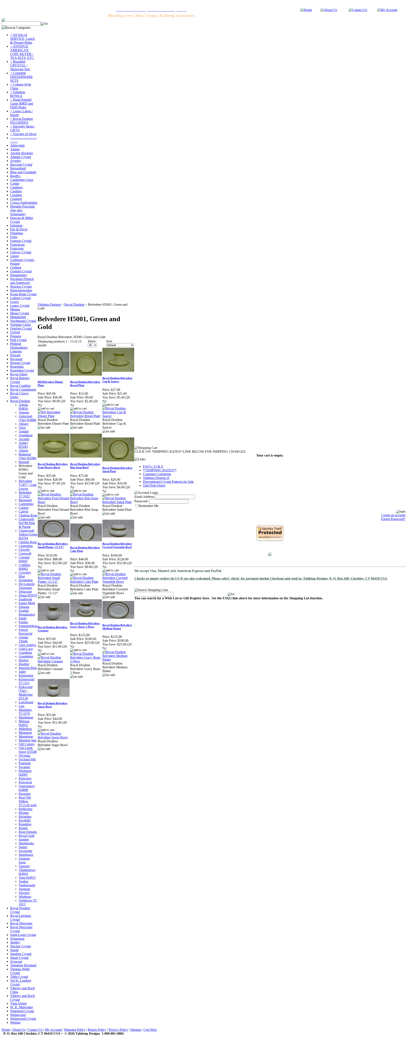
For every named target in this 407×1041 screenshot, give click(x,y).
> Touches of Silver (23, 134)
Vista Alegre (18, 1003)
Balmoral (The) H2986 (27, 456)
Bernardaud (18, 168)
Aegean (24, 412)
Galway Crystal (20, 252)
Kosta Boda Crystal (23, 294)
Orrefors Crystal (21, 328)
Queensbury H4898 (27, 788)
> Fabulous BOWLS (17, 94)
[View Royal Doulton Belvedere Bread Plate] (86, 416)
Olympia (24, 755)
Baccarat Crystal (21, 164)
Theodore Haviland (23, 965)
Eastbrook (25, 599)
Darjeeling (26, 580)
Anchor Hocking (21, 153)
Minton (15, 309)
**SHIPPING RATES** (160, 470)
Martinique (26, 717)
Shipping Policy (74, 1029)
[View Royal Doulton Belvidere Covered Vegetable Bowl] (118, 581)
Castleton (16, 187)
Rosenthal (17, 366)
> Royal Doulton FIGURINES (21, 120)
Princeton (25, 778)
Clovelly (24, 549)
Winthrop (25, 896)
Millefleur (25, 729)
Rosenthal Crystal (22, 370)
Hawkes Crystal (21, 286)
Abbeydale (17, 145)
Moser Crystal (19, 313)
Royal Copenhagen (23, 389)
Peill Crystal (18, 340)
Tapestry (24, 866)
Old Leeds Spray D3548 (28, 750)
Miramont (25, 732)
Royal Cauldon (20, 385)
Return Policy (97, 1029)
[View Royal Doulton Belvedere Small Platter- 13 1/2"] (54, 581)
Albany (24, 424)
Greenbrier (26, 656)
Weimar (15, 1022)
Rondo (23, 828)
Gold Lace (26, 649)
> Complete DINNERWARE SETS (21, 76)
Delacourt (25, 591)
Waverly (24, 893)
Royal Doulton (20, 401)
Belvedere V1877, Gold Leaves (27, 484)
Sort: (109, 341)
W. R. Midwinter (21, 1007)
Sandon (24, 839)
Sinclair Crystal (20, 946)
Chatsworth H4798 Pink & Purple (27, 523)
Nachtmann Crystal (23, 321)
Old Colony (27, 744)
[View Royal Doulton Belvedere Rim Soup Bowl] (86, 502)
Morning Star (27, 740)
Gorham (15, 267)
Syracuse (16, 961)
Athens (23, 450)
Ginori (14, 256)
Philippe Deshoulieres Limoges (19, 347)
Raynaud (16, 359)
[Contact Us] (358, 10)
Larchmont (26, 702)
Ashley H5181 (23, 444)
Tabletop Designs (49, 304)
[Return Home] (306, 10)
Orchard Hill (27, 759)
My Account (53, 1029)
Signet (23, 847)
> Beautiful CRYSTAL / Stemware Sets (20, 65)
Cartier (14, 183)
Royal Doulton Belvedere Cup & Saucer (117, 379)
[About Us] (329, 10)
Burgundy (25, 500)
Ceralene (16, 195)
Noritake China (20, 324)
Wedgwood (18, 1015)
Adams (15, 149)
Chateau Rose (28, 515)
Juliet (22, 671)
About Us (18, 1029)
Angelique (26, 435)
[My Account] (387, 10)
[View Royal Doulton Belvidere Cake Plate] (86, 581)
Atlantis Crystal (20, 157)
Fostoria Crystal (20, 241)
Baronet (24, 462)
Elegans (24, 607)
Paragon (15, 336)
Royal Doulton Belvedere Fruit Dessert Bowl (53, 465)
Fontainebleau (28, 626)
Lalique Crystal (20, 298)
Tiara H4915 (27, 877)
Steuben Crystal (20, 954)
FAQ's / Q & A (153, 466)
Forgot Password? (393, 519)
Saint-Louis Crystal (23, 935)
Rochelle (25, 820)
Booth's (15, 176)
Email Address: (144, 496)
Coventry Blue (25, 574)
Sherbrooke (26, 843)
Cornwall (25, 553)
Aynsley (15, 160)
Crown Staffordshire (24, 202)
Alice (22, 427)
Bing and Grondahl (23, 172)
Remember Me (149, 506)
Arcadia (24, 439)
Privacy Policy (118, 1029)
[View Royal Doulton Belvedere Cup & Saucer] (118, 416)
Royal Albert (18, 374)
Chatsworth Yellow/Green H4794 (28, 534)
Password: (141, 501)
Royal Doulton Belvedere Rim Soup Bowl (85, 465)
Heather (24, 664)
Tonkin (23, 881)
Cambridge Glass (21, 180)
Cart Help (150, 1029)
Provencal (25, 782)
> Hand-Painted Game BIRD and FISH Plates (21, 103)
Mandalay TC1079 (25, 711)
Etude (22, 618)
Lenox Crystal (19, 305)
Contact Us (35, 1029)
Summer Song (24, 860)
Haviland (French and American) (22, 281)
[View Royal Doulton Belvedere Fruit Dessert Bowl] (54, 502)
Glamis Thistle (23, 639)
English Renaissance (27, 612)
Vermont (24, 889)
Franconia (17, 248)
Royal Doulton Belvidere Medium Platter (117, 626)
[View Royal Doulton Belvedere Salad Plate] (118, 502)
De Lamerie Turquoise (27, 586)
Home (6, 1029)
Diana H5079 (28, 595)
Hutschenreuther (21, 290)
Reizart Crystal (20, 363)
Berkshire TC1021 (25, 494)
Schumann (17, 938)
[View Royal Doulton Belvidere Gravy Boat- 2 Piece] (86, 661)
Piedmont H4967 (25, 772)
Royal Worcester (21, 923)
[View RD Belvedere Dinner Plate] (54, 416)
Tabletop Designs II (156, 478)
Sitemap (135, 1029)
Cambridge (26, 504)
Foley (14, 237)
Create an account (393, 515)
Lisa (21, 706)
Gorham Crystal (21, 271)
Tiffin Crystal (19, 977)
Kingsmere (26, 675)
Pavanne (24, 767)
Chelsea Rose (28, 542)
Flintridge (16, 233)
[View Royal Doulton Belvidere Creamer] (54, 661)
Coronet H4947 (24, 559)
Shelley (15, 942)
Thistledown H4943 (27, 872)
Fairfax (23, 622)
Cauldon (16, 191)
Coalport (16, 199)
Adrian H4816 (23, 406)
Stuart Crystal (19, 957)
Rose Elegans (28, 832)
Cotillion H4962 (24, 566)
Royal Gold (26, 835)
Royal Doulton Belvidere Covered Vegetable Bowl (117, 545)
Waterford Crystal (22, 1011)
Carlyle (23, 511)
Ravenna (25, 793)
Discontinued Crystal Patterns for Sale (168, 481)
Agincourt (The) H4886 (27, 418)
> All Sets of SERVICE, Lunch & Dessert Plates (22, 38)
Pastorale (25, 763)
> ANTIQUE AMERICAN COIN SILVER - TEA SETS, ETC (22, 52)
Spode (14, 950)
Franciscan (17, 244)
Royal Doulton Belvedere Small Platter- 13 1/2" (53, 545)
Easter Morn (27, 603)
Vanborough (27, 885)
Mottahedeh (18, 317)
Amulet (24, 431)
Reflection (25, 809)
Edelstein (16, 225)
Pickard (15, 355)
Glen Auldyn (27, 645)
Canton (23, 507)
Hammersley (18, 275)
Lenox (14, 302)
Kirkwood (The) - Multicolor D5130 (26, 692)
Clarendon (26, 546)
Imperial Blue (28, 668)
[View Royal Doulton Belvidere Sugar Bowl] (54, 737)
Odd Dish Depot (154, 485)
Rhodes (24, 813)
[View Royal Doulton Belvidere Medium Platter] (118, 659)
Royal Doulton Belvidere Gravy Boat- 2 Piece (85, 625)
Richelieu (25, 816)
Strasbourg (26, 854)
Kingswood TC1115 (26, 681)
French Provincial (25, 631)
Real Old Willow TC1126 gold (27, 801)
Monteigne (26, 736)
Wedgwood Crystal (23, 1018)
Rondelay (25, 824)
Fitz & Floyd (18, 229)
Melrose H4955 (24, 723)
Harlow (24, 660)
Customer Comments (157, 474)
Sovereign (25, 851)
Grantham (25, 652)
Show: (92, 341)
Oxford (15, 332)
